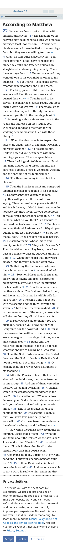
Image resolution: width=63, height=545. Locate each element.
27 (13, 308)
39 (25, 413)
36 (43, 387)
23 (7, 266)
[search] (59, 4)
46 (31, 467)
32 (5, 354)
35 (22, 383)
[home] (5, 4)
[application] (31, 16)
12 (29, 149)
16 (5, 195)
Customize (37, 539)
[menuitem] (5, 4)
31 (29, 341)
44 (5, 455)
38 (15, 408)
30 (49, 329)
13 (5, 161)
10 (5, 119)
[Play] (2, 16)
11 (7, 140)
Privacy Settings (16, 530)
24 (13, 274)
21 (30, 245)
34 (7, 375)
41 (7, 429)
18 (45, 224)
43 (42, 442)
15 (7, 186)
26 (20, 299)
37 (15, 396)
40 (19, 421)
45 (15, 463)
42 (42, 434)
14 (7, 178)
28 (53, 308)
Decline (21, 539)
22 (14, 258)
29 (7, 320)
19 (43, 232)
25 (27, 287)
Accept (9, 539)
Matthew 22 (19, 11)
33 (49, 362)
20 (5, 241)
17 (52, 216)
